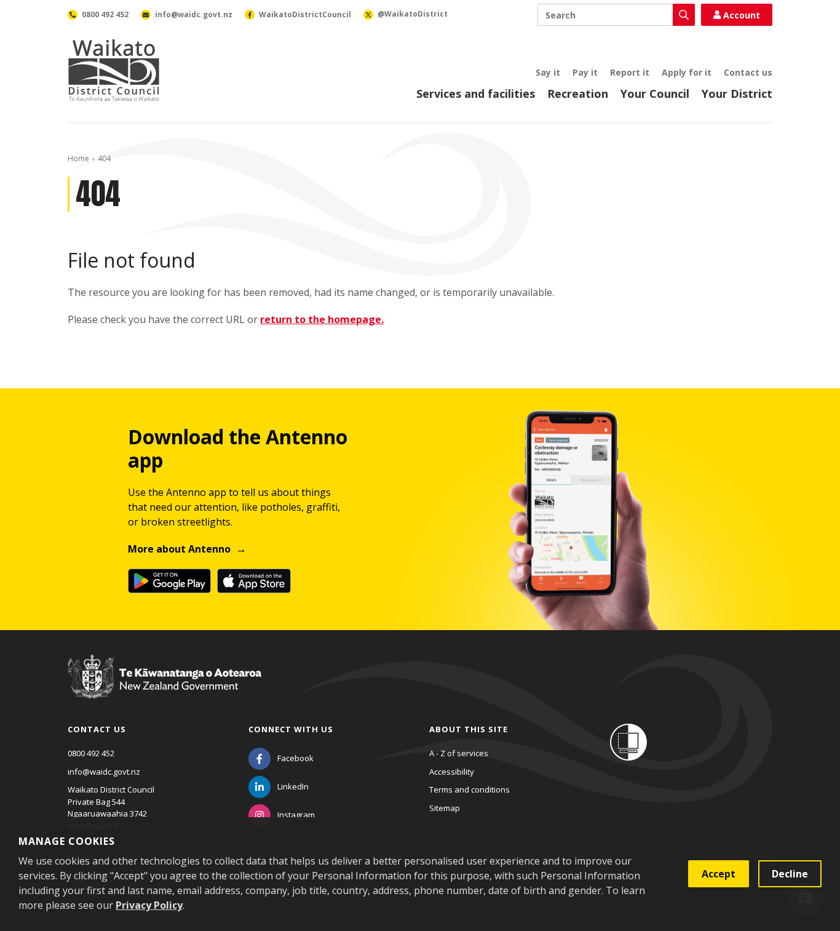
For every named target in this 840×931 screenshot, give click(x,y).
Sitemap (444, 807)
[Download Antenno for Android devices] (169, 581)
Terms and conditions (469, 789)
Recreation (577, 93)
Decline (790, 874)
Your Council (654, 93)
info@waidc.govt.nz (104, 771)
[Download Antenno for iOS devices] (254, 581)
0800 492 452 (91, 753)
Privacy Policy (149, 905)
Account (741, 15)
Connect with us (290, 729)
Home (78, 158)
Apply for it (686, 72)
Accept (718, 874)
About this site (468, 729)
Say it (548, 72)
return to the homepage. (322, 319)
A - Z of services (458, 753)
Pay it (585, 72)
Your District (737, 93)
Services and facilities (475, 93)
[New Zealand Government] (164, 687)
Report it (629, 72)
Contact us (748, 72)
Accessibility (451, 771)
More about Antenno (179, 549)
